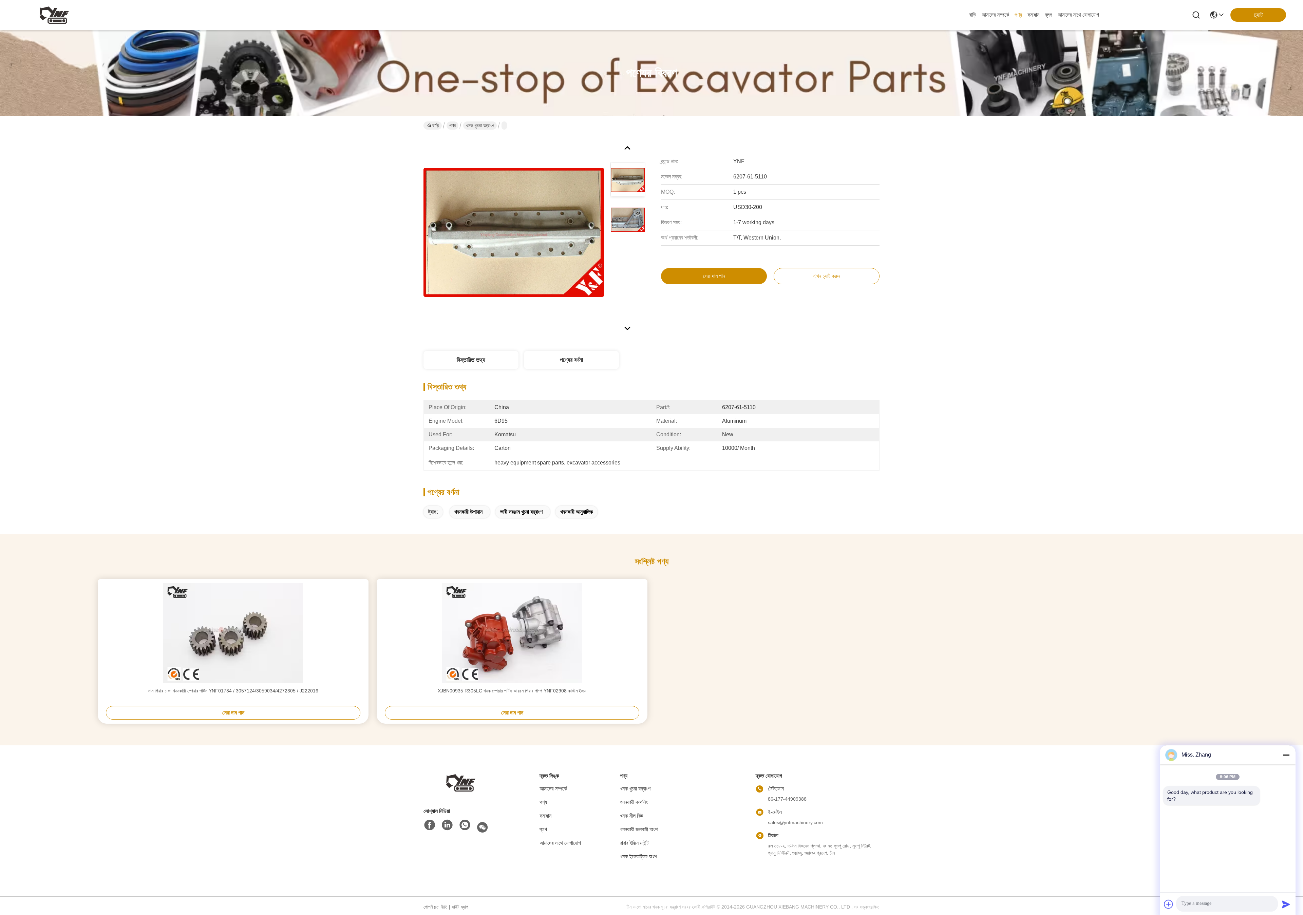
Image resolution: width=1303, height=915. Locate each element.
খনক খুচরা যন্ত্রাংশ (480, 125)
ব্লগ (1048, 15)
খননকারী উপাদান (468, 512)
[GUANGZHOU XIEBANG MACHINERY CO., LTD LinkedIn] (447, 825)
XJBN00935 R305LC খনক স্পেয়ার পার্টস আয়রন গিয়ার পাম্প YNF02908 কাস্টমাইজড (512, 690)
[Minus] (1286, 755)
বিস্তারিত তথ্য (471, 360)
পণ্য (1018, 15)
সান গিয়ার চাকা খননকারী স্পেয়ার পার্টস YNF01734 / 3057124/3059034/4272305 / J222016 (233, 690)
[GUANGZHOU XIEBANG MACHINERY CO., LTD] (54, 15)
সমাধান (1033, 15)
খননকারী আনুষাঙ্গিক (576, 512)
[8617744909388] (465, 825)
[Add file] (1168, 904)
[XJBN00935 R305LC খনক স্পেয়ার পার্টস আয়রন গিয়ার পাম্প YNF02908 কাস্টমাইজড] (512, 633)
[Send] (1286, 904)
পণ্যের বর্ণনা (571, 360)
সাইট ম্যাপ (460, 907)
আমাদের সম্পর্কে (995, 15)
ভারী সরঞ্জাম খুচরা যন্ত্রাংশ (521, 512)
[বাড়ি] (460, 782)
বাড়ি (972, 15)
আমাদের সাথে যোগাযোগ (1078, 15)
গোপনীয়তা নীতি (435, 907)
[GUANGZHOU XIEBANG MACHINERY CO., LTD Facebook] (429, 825)
